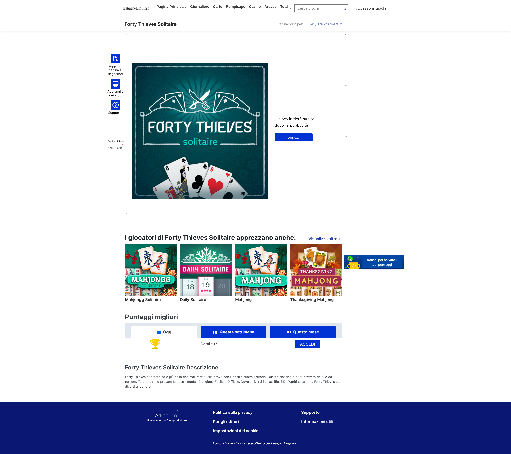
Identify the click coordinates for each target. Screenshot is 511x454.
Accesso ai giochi (371, 8)
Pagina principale (172, 7)
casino (255, 7)
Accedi (307, 344)
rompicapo (235, 7)
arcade (270, 7)
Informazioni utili (317, 421)
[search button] (344, 8)
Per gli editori (226, 421)
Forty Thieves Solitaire (325, 24)
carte (217, 7)
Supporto (310, 412)
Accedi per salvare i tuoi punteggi (382, 262)
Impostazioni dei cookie (235, 430)
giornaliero (199, 7)
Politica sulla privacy (233, 412)
